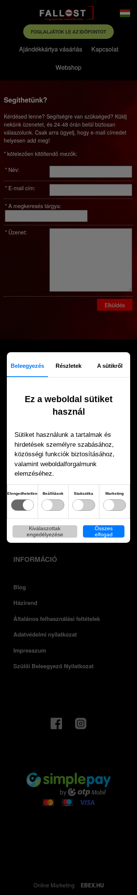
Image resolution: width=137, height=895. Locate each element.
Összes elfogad (104, 531)
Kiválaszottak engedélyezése (45, 531)
